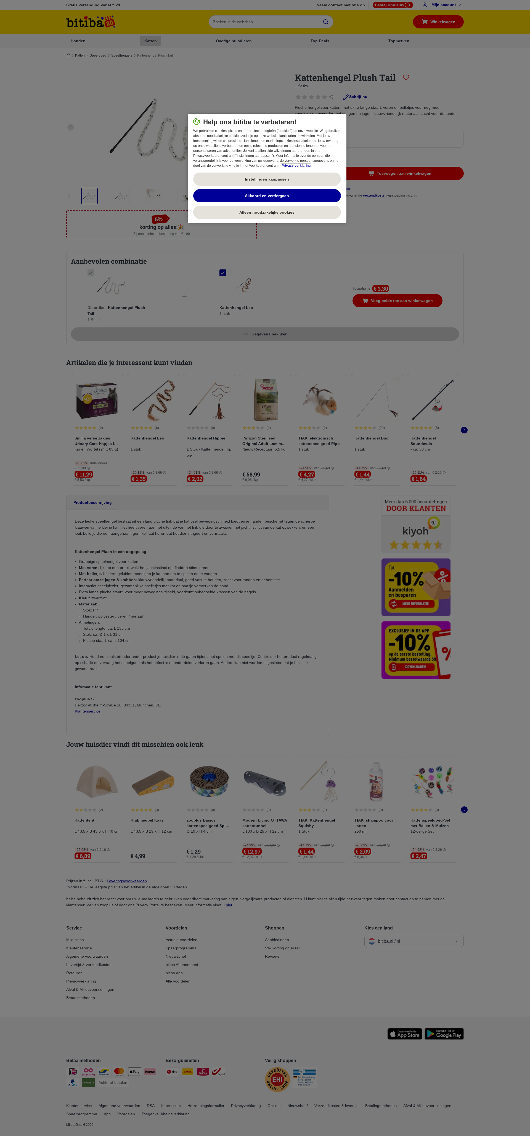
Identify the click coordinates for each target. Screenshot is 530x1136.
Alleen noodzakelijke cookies (267, 212)
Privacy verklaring (296, 166)
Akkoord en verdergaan (267, 196)
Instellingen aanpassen (267, 179)
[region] (267, 169)
